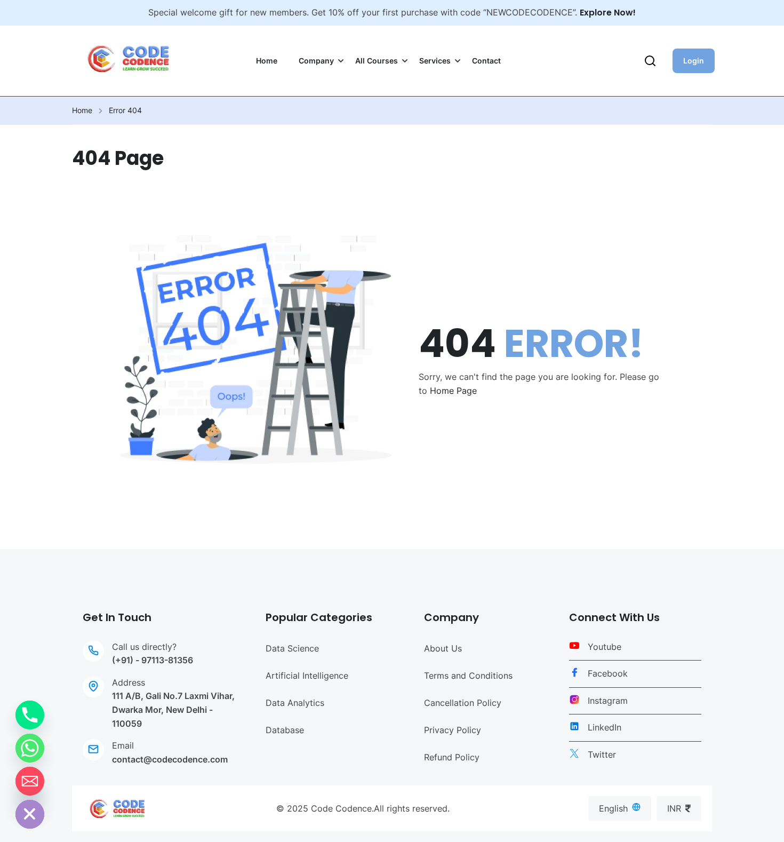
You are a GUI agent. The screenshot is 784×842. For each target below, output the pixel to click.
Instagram (608, 700)
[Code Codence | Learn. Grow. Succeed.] (117, 808)
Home (266, 60)
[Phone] (29, 715)
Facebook (608, 673)
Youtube (604, 646)
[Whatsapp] (29, 748)
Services (435, 60)
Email (123, 745)
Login (693, 60)
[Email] (29, 781)
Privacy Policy (452, 730)
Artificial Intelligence (307, 675)
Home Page (453, 390)
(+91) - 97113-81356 (152, 660)
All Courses (376, 60)
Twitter (602, 754)
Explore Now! (608, 12)
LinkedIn (604, 727)
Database (285, 730)
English (613, 808)
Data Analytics (295, 702)
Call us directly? (144, 646)
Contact (486, 60)
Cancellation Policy (462, 702)
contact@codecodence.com (170, 759)
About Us (443, 648)
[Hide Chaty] (29, 814)
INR (674, 808)
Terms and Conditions (468, 675)
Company (316, 60)
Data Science (292, 648)
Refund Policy (451, 757)
